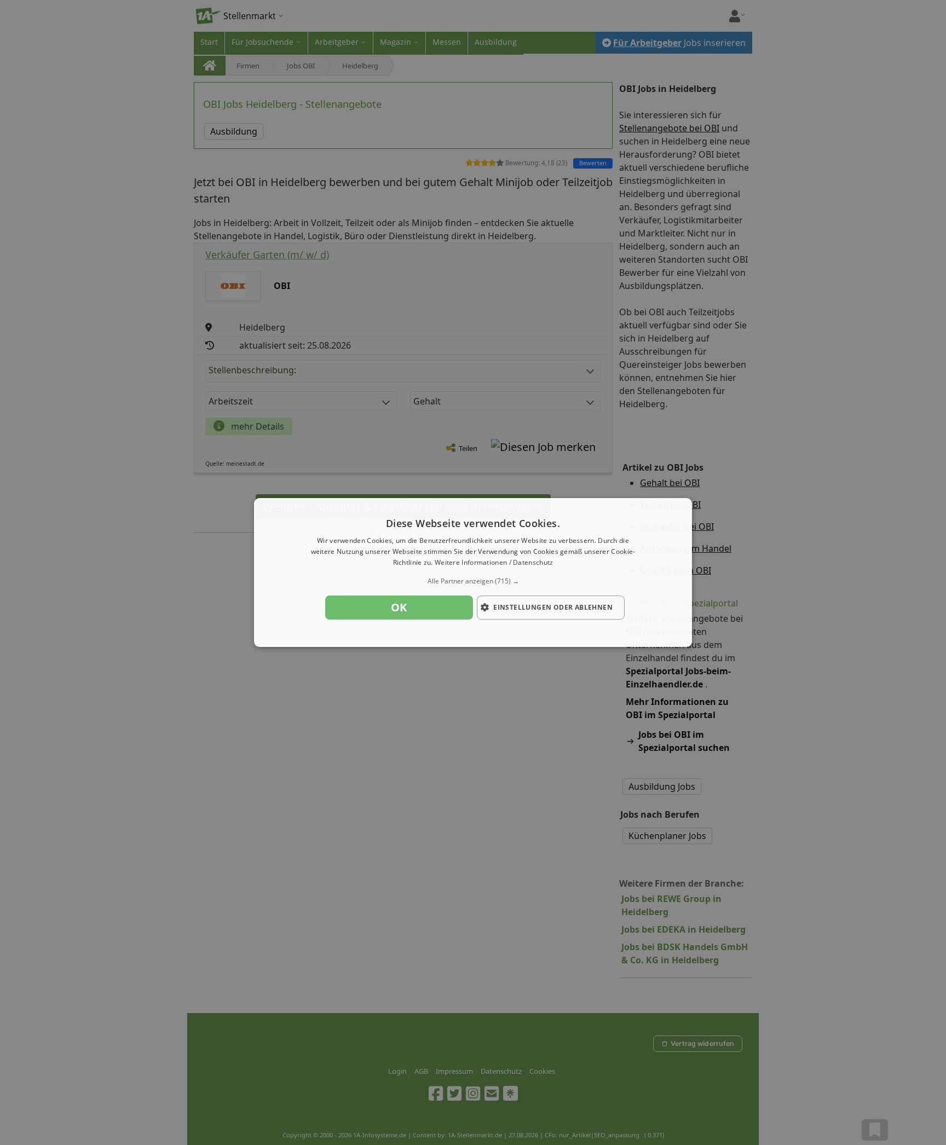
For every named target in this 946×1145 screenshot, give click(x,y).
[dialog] (473, 572)
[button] (473, 581)
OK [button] (399, 607)
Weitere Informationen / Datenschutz (494, 562)
